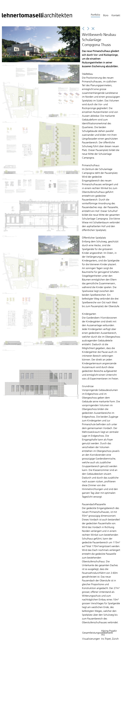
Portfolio (95, 14)
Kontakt (116, 15)
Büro (105, 15)
